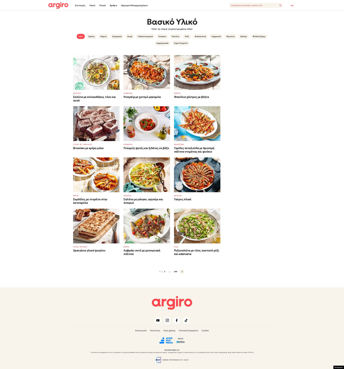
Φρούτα (230, 36)
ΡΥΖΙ (176, 247)
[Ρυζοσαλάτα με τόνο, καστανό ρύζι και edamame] (197, 226)
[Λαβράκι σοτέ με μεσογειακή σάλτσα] (146, 226)
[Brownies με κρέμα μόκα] (96, 123)
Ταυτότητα (155, 330)
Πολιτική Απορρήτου (188, 330)
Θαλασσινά (200, 36)
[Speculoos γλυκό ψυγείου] (96, 226)
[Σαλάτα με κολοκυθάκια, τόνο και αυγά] (96, 72)
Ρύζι (187, 36)
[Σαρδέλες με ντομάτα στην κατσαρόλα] (96, 174)
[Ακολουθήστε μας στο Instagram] (167, 320)
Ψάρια (103, 36)
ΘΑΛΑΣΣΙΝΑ (179, 144)
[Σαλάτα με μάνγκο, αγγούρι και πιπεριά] (146, 174)
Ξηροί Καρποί (181, 43)
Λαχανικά (216, 36)
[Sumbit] (280, 5)
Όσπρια (162, 36)
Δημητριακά (162, 43)
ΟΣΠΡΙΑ (177, 93)
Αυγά (129, 36)
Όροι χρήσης (169, 330)
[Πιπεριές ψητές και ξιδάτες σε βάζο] (146, 123)
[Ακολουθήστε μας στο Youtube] (158, 320)
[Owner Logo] (166, 340)
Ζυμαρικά (117, 36)
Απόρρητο (338, 367)
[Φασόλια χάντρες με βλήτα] (197, 72)
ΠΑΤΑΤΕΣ (178, 196)
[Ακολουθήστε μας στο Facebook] (176, 320)
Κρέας (91, 36)
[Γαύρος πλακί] (197, 174)
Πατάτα (175, 36)
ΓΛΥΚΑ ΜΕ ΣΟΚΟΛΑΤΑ (82, 144)
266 (175, 272)
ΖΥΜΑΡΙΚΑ (127, 93)
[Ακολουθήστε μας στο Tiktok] (186, 320)
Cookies (205, 330)
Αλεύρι (243, 36)
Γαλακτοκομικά (145, 36)
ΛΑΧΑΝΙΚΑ (127, 144)
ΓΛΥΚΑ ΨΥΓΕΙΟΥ (80, 247)
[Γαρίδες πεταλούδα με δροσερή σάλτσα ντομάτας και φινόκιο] (197, 123)
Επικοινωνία (141, 330)
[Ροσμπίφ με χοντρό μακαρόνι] (146, 72)
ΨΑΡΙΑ (76, 196)
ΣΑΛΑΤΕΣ (77, 93)
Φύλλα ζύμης (259, 36)
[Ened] (181, 341)
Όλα (81, 36)
